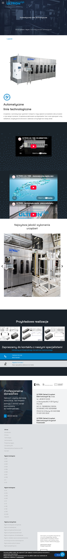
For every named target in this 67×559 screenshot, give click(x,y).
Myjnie (27, 29)
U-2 (5, 480)
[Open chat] (62, 554)
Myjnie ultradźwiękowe (10, 527)
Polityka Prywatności (45, 546)
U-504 (6, 466)
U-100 (5, 506)
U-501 (5, 459)
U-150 (5, 509)
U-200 (6, 511)
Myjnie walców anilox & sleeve (12, 543)
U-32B (6, 496)
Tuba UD (6, 517)
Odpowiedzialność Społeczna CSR (13, 448)
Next (62, 267)
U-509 (6, 477)
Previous (1, 267)
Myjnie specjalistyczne (10, 546)
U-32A (6, 493)
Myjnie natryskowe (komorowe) (12, 530)
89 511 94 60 (16, 357)
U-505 (6, 469)
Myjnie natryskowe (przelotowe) (12, 532)
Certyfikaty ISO (8, 445)
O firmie (6, 435)
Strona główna (19, 29)
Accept (59, 555)
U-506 (6, 472)
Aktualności (7, 432)
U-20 (5, 482)
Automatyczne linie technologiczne (14, 540)
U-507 (6, 474)
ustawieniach (20, 557)
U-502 (6, 461)
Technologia (7, 437)
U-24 (5, 490)
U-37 (5, 501)
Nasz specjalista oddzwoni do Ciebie (23, 365)
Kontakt (6, 451)
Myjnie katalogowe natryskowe (12, 525)
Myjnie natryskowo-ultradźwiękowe (13, 535)
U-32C (6, 498)
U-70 (5, 503)
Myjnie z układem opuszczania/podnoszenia (16, 538)
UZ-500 (6, 514)
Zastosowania (8, 440)
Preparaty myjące (9, 443)
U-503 (6, 464)
